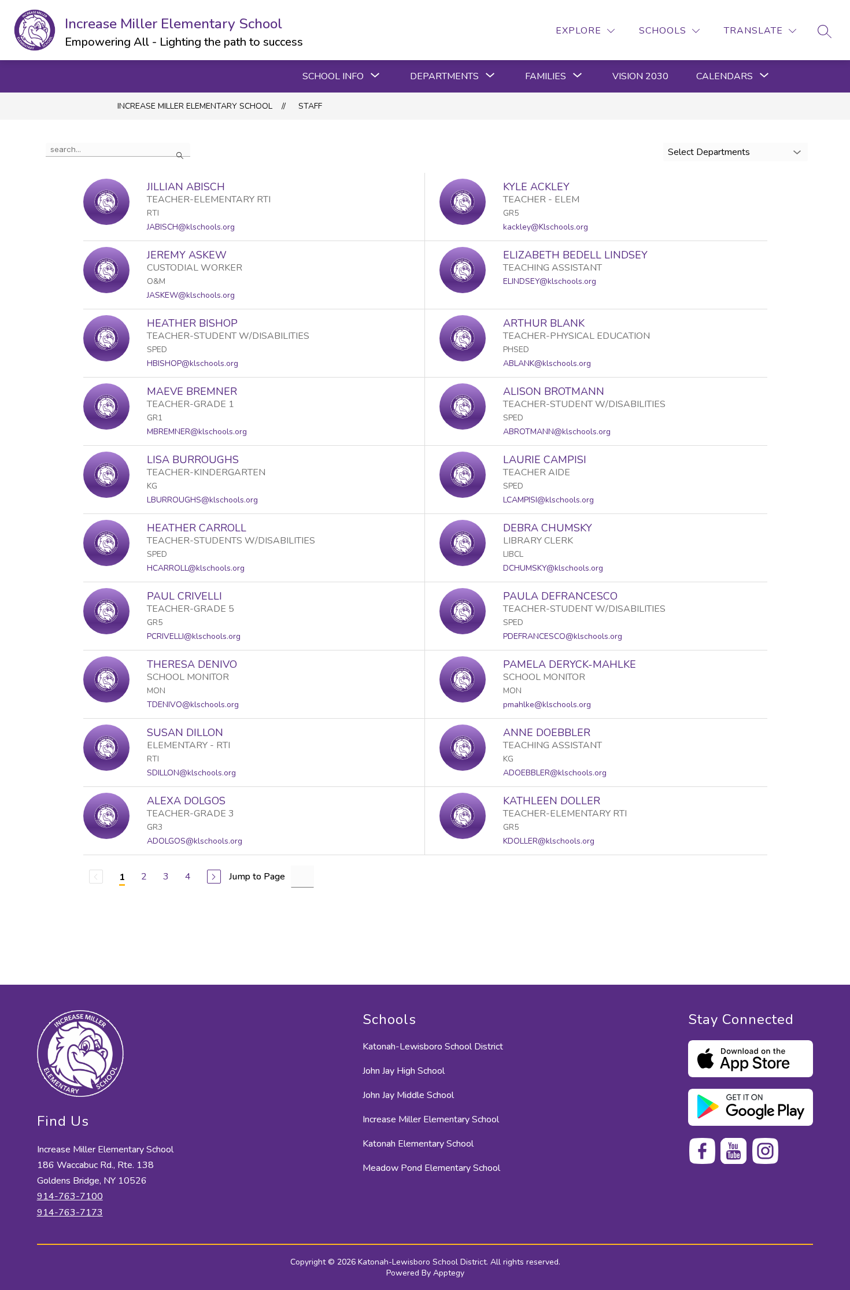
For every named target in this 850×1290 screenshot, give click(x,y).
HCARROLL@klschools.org (196, 568)
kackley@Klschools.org (545, 226)
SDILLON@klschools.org (191, 772)
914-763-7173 (70, 1212)
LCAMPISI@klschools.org (548, 499)
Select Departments (709, 152)
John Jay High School (404, 1070)
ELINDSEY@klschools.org (549, 281)
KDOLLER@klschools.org (548, 841)
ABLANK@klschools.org (547, 363)
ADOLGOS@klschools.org (194, 841)
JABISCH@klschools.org (191, 226)
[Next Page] (214, 877)
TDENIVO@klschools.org (193, 704)
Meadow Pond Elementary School (431, 1168)
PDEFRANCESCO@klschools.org (562, 636)
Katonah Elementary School (418, 1143)
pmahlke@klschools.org (547, 704)
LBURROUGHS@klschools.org (202, 499)
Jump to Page (257, 876)
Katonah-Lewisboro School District (433, 1046)
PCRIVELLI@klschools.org (194, 636)
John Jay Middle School (408, 1095)
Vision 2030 (640, 76)
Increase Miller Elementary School (194, 106)
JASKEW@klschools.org (191, 295)
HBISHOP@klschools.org (192, 363)
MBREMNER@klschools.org (197, 431)
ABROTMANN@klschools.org (557, 431)
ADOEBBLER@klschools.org (555, 772)
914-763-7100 (70, 1196)
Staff (310, 106)
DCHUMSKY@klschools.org (553, 568)
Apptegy (448, 1272)
